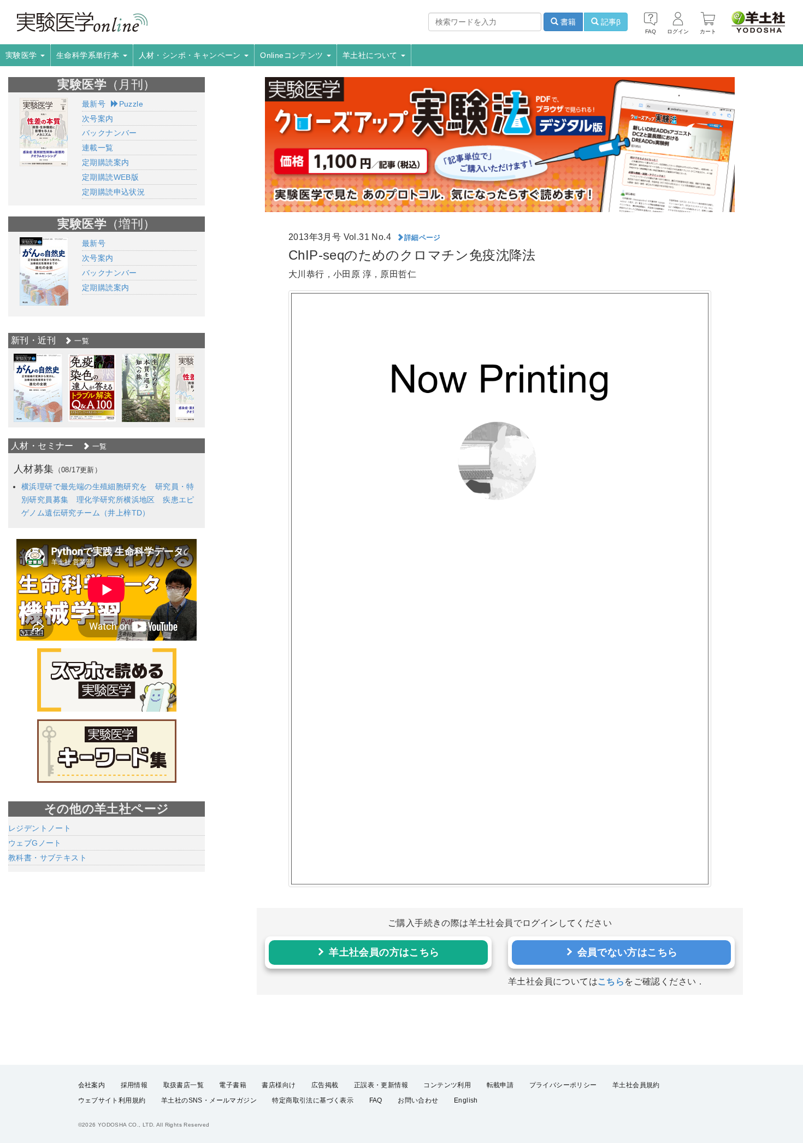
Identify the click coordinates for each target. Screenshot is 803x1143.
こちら (611, 981)
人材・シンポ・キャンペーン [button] (191, 55)
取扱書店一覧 (183, 1085)
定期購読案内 (105, 162)
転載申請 (500, 1085)
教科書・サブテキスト (47, 857)
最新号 (93, 103)
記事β (610, 21)
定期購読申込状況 (113, 191)
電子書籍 (232, 1085)
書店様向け (279, 1085)
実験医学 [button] (22, 55)
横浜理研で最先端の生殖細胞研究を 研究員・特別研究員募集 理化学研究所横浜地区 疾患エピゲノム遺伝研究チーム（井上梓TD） (107, 499)
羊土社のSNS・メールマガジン (209, 1100)
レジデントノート (39, 828)
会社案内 (91, 1085)
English (466, 1100)
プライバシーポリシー (563, 1085)
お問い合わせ (418, 1100)
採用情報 (134, 1085)
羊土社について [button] (371, 55)
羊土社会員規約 (636, 1085)
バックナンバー (109, 132)
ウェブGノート (35, 843)
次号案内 (98, 118)
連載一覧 (98, 147)
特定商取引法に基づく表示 (312, 1100)
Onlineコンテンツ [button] (293, 55)
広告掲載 (325, 1085)
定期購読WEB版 (110, 177)
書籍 (567, 21)
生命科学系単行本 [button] (89, 55)
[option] (38, 388)
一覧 (80, 341)
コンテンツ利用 (447, 1085)
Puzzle (131, 103)
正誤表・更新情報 (381, 1085)
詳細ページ (422, 237)
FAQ (375, 1100)
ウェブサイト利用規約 (112, 1100)
